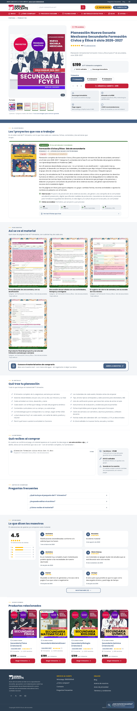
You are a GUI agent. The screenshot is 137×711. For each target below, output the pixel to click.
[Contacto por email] (128, 1)
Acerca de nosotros (101, 683)
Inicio (13, 14)
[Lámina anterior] (12, 61)
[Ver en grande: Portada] (37, 62)
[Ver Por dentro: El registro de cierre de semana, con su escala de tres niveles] (42, 106)
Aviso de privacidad (101, 687)
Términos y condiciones (102, 691)
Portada (12, 18)
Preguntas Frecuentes (114, 2)
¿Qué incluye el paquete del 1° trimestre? (68, 495)
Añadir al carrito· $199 (108, 86)
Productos (22, 18)
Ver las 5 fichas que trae (52, 214)
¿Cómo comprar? (28, 14)
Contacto (60, 687)
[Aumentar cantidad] (81, 86)
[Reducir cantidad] (73, 86)
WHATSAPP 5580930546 (36, 2)
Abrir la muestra (113, 366)
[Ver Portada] (12, 106)
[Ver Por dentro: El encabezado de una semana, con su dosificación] (27, 106)
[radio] (77, 79)
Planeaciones (70, 14)
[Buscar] (83, 7)
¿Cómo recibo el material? (68, 507)
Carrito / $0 (122, 7)
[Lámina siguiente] (63, 61)
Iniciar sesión (104, 7)
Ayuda (123, 14)
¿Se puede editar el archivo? (68, 501)
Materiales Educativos (93, 14)
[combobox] (59, 7)
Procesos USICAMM (49, 14)
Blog (124, 2)
